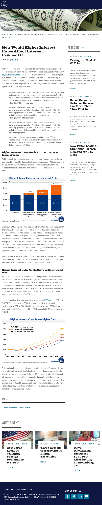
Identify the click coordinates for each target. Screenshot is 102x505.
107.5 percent (49, 300)
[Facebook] (67, 496)
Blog (17, 444)
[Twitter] (73, 496)
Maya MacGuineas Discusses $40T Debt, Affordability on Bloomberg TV (84, 456)
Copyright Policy (24, 490)
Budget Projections (9, 408)
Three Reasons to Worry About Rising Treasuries (51, 452)
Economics (24, 444)
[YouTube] (86, 496)
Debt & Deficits (25, 408)
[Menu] (98, 4)
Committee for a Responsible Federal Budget (4, 4)
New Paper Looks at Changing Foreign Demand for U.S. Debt (15, 455)
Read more (10, 468)
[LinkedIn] (80, 496)
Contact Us (8, 490)
